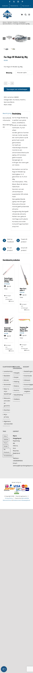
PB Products (6, 451)
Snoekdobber (8, 455)
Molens (16, 386)
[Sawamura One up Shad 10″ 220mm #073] (24, 320)
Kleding (16, 381)
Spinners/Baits (9, 102)
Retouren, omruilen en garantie (6, 402)
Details (11, 301)
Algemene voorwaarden (6, 422)
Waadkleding (16, 395)
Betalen (6, 380)
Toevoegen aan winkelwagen (17, 89)
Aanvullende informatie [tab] (6, 119)
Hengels (16, 373)
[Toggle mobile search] (25, 15)
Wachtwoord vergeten (26, 390)
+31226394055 (18, 461)
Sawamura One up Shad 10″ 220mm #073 (24, 329)
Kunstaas (16, 100)
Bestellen (6, 376)
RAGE (10, 104)
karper (6, 446)
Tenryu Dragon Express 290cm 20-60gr (8, 280)
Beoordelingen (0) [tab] (6, 126)
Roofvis (22, 100)
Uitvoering (9, 73)
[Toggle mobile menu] (29, 15)
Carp (5, 436)
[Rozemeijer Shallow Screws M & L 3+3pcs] (9, 320)
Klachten (6, 410)
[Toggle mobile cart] (22, 15)
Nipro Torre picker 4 (23, 289)
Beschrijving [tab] (6, 113)
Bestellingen (26, 371)
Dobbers (16, 399)
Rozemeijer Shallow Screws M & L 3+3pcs (8, 329)
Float (5, 443)
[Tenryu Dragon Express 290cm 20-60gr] (9, 270)
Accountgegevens (26, 384)
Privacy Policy (9, 498)
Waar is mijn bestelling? (6, 391)
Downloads (26, 376)
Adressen (26, 380)
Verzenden (6, 384)
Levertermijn (6, 371)
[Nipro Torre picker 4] (24, 275)
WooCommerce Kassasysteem (21, 500)
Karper (16, 377)
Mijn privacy (6, 416)
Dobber (6, 439)
